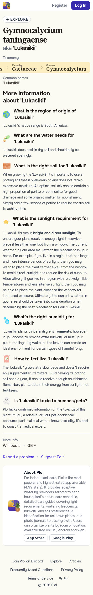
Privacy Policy (72, 570)
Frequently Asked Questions (31, 570)
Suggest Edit (52, 457)
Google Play (62, 538)
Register (59, 5)
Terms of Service (40, 578)
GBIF (31, 445)
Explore (56, 561)
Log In (80, 5)
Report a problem (18, 457)
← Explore (16, 19)
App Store (35, 538)
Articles (75, 561)
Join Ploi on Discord (27, 561)
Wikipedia (12, 445)
